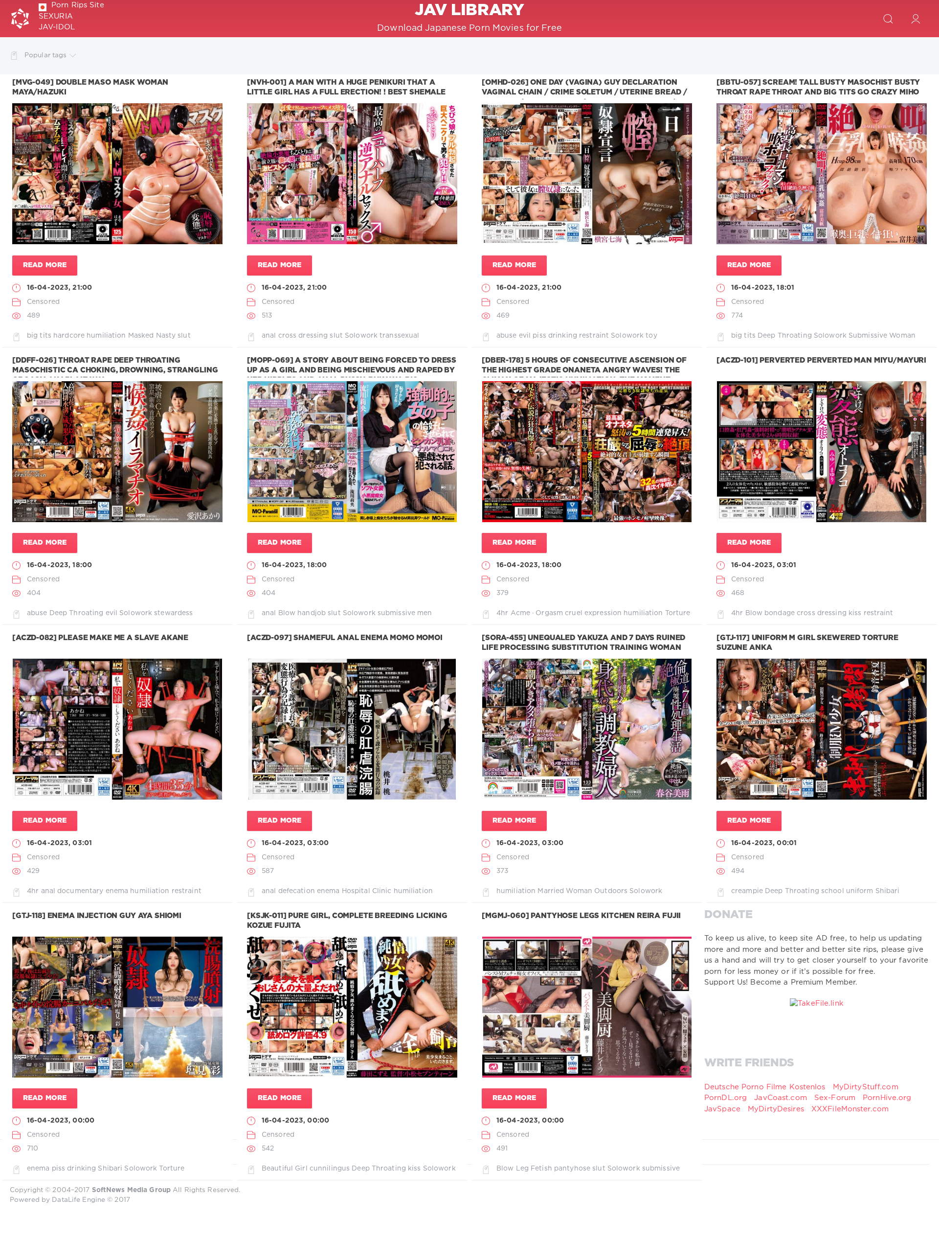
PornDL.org (725, 1098)
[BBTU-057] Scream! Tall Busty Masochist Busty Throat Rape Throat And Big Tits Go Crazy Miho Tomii (818, 92)
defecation (296, 891)
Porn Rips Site (77, 5)
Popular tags (45, 55)
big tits (39, 336)
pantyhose (572, 1169)
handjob (311, 613)
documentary (80, 891)
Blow (286, 613)
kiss (855, 613)
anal (269, 336)
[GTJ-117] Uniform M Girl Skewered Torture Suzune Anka (807, 643)
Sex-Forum (834, 1098)
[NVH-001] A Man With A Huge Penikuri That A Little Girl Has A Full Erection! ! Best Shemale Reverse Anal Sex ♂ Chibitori (346, 92)
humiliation (106, 336)
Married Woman (564, 891)
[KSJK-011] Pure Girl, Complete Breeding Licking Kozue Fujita (347, 921)
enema (117, 891)
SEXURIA (56, 16)
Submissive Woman (882, 336)
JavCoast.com (780, 1098)
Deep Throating (785, 336)
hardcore (69, 336)
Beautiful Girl (285, 1169)
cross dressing (303, 336)
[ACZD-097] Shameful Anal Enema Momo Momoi (345, 638)
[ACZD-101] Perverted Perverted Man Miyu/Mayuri (821, 360)
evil (525, 336)
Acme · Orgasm (537, 613)
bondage (779, 613)
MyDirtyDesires (776, 1109)
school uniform (847, 891)
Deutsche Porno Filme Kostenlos (765, 1087)
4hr (502, 613)
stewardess (173, 613)
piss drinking (555, 336)
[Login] (915, 18)
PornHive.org (887, 1098)
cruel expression (593, 613)
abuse (506, 336)
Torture (678, 613)
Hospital (356, 891)
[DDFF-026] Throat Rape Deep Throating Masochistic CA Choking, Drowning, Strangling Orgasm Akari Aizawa (115, 370)
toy (651, 336)
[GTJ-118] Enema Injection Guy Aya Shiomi (96, 916)
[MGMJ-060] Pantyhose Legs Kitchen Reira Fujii (581, 916)
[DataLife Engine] (20, 18)
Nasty (166, 336)
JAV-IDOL (57, 27)
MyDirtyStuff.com (865, 1087)
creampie (747, 891)
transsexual (399, 336)
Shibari (887, 891)
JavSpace (722, 1109)
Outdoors (610, 891)
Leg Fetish (534, 1169)
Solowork (361, 336)
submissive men (405, 613)
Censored (43, 302)
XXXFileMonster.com (850, 1109)
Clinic (382, 891)
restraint (594, 336)
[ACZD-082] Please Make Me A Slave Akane (100, 638)
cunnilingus (330, 1169)
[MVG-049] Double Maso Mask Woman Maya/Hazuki (90, 87)
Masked (141, 336)
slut (184, 336)
